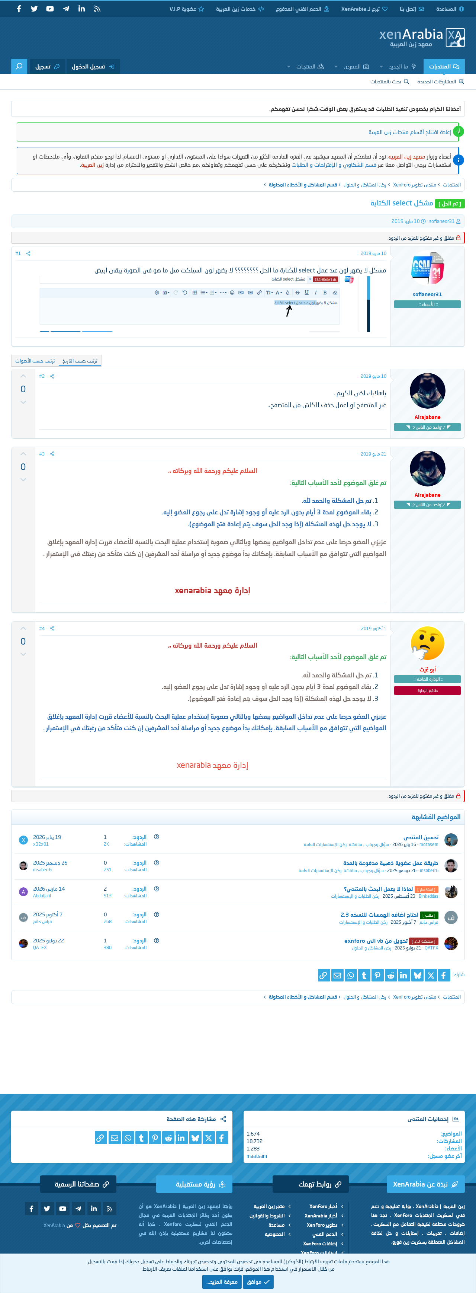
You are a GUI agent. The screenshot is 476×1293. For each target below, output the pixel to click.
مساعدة (276, 1225)
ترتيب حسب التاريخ (79, 361)
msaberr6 (429, 870)
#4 (42, 628)
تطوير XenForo (322, 1225)
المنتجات (305, 66)
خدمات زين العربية (236, 9)
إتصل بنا (408, 9)
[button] (381, 66)
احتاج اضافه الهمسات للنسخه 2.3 (379, 914)
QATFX (431, 948)
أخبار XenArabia (321, 1216)
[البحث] (19, 66)
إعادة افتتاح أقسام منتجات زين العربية (410, 131)
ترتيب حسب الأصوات (35, 361)
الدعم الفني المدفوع (298, 9)
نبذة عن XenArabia (420, 1184)
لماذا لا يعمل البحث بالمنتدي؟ (378, 888)
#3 (42, 454)
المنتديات (440, 66)
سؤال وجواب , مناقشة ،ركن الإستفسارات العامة (346, 844)
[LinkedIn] (404, 975)
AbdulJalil (42, 895)
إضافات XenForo (320, 1243)
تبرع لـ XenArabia (360, 9)
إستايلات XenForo (319, 1253)
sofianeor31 (442, 221)
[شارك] (28, 253)
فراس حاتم (428, 922)
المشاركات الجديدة (436, 81)
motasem (428, 844)
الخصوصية (275, 1234)
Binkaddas (428, 896)
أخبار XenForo (323, 1206)
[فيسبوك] (444, 975)
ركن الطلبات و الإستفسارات (355, 896)
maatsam (257, 1156)
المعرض (352, 66)
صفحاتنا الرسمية (77, 1184)
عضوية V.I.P (183, 9)
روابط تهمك (315, 1184)
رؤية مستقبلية (195, 1184)
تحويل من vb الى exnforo (376, 940)
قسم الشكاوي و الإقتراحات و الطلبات (334, 164)
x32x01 (41, 844)
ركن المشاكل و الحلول (371, 948)
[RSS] (97, 9)
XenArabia (54, 1225)
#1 (18, 253)
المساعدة (446, 9)
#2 (42, 376)
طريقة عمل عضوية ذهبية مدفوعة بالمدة (390, 862)
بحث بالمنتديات (385, 81)
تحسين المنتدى (420, 837)
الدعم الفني (324, 1234)
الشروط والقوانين (267, 1216)
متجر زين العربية (269, 1206)
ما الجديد (398, 66)
